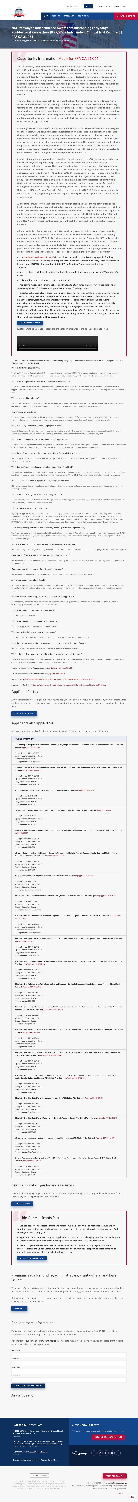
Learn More (19, 1308)
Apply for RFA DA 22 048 (36, 964)
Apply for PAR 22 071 (105, 810)
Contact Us (83, 16)
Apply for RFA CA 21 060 (31, 747)
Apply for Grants (126, 16)
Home (45, 16)
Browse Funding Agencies (23, 1460)
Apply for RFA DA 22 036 (32, 770)
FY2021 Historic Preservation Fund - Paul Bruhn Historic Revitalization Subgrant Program (59, 679)
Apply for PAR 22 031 (86, 876)
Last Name (15, 1359)
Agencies (56, 16)
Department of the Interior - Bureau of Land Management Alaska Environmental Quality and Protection (67, 685)
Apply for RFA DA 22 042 (52, 1055)
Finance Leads (120, 6)
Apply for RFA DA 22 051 (94, 1098)
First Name (15, 1350)
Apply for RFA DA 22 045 (24, 941)
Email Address (16, 1367)
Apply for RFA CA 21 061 (79, 58)
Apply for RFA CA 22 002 (57, 856)
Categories (69, 16)
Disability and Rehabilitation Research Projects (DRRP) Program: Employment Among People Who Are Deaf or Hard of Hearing (38, 1442)
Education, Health (24, 41)
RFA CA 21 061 (64, 41)
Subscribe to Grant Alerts (108, 1437)
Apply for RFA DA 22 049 (108, 1118)
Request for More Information (28, 1386)
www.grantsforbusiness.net (116, 1483)
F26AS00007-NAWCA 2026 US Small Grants (30, 1452)
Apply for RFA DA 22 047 (32, 987)
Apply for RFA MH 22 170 (105, 1138)
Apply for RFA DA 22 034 (76, 1078)
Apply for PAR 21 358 (108, 896)
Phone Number (17, 1375)
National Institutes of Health (45, 41)
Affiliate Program (104, 6)
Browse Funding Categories (45, 1460)
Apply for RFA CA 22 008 (32, 1161)
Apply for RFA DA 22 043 (54, 1010)
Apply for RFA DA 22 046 (32, 1032)
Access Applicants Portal (32, 1258)
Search (88, 6)
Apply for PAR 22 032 (86, 790)
